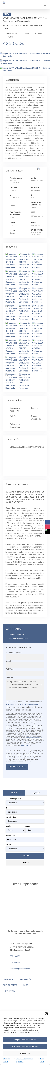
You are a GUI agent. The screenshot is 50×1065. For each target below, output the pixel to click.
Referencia (10, 835)
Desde (8, 826)
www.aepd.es (25, 745)
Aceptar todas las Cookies (25, 1039)
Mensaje (9, 677)
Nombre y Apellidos (14, 653)
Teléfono (10, 669)
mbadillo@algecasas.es (34, 738)
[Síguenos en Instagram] (47, 526)
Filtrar (8, 845)
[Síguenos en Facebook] (47, 522)
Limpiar (25, 863)
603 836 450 (15, 962)
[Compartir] (5, 783)
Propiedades (10, 979)
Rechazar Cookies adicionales (25, 1046)
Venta (14, 793)
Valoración (26, 979)
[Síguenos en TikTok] (47, 531)
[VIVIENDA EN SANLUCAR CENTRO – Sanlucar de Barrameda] (25, 56)
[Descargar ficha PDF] (12, 783)
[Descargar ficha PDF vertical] (19, 783)
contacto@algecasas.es (20, 969)
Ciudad (9, 808)
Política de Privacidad (29, 704)
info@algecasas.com (18, 638)
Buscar (25, 855)
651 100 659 (15, 956)
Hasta (27, 826)
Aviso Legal (11, 704)
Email (8, 661)
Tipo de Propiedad (13, 799)
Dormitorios (11, 817)
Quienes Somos (10, 985)
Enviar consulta (17, 767)
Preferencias (25, 1053)
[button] (46, 1013)
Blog (25, 985)
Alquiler (36, 793)
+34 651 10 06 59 (16, 634)
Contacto (10, 991)
